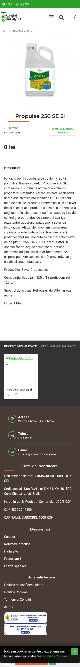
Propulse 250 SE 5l (19, 389)
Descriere (12, 168)
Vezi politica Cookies (52, 656)
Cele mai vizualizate (58, 346)
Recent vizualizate (20, 346)
